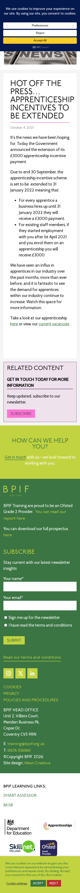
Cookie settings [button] (16, 883)
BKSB (8, 805)
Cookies (12, 687)
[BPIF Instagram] (8, 674)
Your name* (13, 578)
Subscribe (21, 413)
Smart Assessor (20, 796)
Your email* (13, 597)
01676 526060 (19, 751)
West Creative (37, 763)
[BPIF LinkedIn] (32, 674)
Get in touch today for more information (38, 382)
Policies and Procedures (30, 700)
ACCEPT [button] (38, 883)
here (14, 324)
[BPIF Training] (16, 495)
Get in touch (15, 457)
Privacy (11, 694)
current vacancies (54, 324)
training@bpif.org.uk (26, 744)
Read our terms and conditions (32, 658)
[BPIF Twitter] (20, 674)
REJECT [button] (53, 883)
